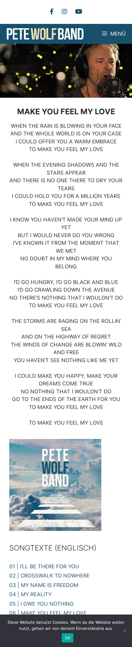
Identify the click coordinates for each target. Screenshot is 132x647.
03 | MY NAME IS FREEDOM (43, 585)
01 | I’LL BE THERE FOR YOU (44, 566)
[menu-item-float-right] (64, 11)
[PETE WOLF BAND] (45, 34)
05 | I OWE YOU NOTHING (41, 604)
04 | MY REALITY (30, 594)
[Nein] (124, 631)
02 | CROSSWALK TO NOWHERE (49, 576)
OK (68, 637)
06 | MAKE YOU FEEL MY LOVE (48, 613)
